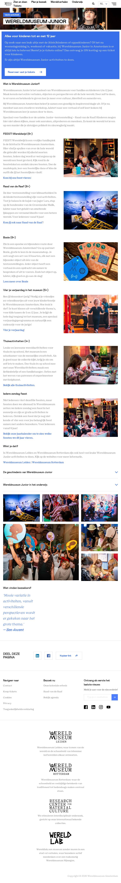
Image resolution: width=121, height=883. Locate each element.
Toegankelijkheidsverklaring (18, 709)
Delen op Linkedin (37, 656)
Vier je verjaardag (13, 330)
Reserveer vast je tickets (21, 72)
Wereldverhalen (59, 1)
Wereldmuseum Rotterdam (48, 462)
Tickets (17, 5)
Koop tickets (10, 692)
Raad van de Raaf (52, 692)
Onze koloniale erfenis (55, 686)
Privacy (7, 703)
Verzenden (115, 697)
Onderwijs (77, 1)
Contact (7, 686)
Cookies (7, 698)
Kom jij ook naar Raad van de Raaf (22, 222)
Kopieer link (65, 655)
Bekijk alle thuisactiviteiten (19, 385)
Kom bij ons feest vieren (17, 178)
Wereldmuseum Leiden (16, 462)
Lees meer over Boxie (15, 281)
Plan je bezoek (38, 1)
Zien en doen (20, 1)
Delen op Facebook (49, 656)
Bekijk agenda (51, 698)
